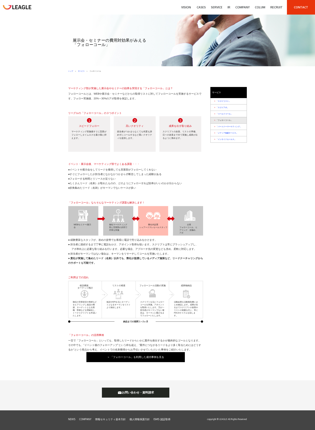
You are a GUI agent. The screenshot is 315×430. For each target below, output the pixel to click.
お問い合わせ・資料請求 (138, 392)
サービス (81, 71)
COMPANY (242, 7)
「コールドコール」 (223, 114)
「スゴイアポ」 (221, 107)
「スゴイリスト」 (222, 101)
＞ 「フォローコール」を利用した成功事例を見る (135, 357)
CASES (201, 7)
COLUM (260, 7)
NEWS (71, 419)
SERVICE (216, 7)
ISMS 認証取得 (161, 419)
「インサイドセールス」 (225, 139)
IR (229, 7)
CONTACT (301, 7)
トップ (70, 71)
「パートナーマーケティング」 (228, 127)
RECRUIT (276, 7)
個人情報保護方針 (139, 419)
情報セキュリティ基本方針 (110, 419)
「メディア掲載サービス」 (226, 133)
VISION (186, 7)
